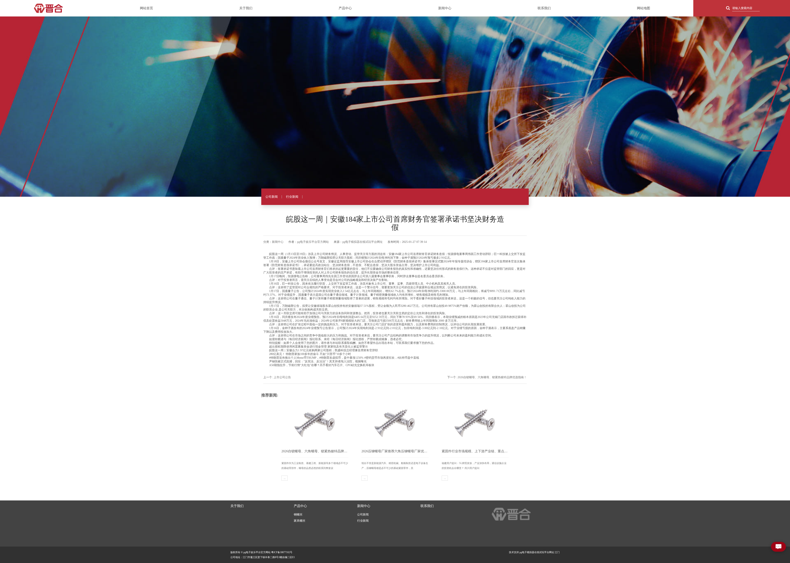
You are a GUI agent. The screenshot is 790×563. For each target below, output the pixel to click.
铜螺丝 (298, 514)
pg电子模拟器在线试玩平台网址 (362, 241)
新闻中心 (444, 8)
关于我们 (245, 8)
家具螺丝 (299, 520)
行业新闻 (292, 196)
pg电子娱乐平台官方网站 (313, 241)
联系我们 (544, 8)
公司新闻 (271, 196)
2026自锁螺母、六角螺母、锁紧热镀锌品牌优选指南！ (492, 377)
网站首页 (146, 8)
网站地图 (643, 8)
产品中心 (345, 8)
